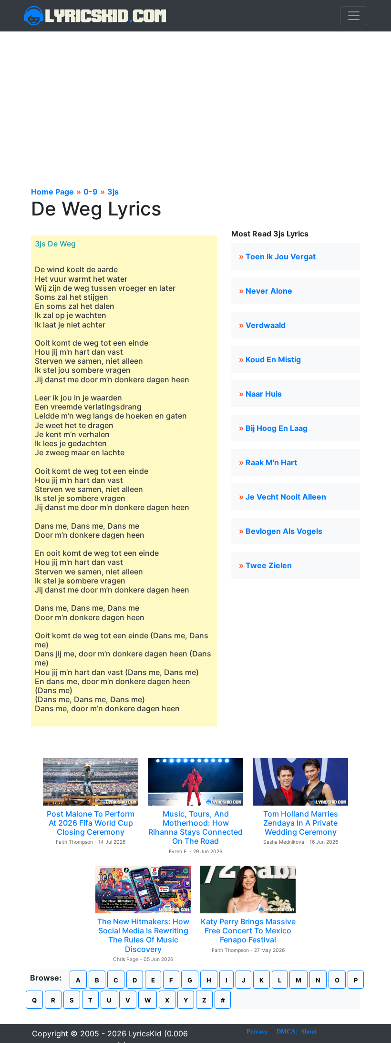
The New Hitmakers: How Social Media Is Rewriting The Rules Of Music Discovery (143, 935)
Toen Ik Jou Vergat (281, 256)
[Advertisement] (195, 103)
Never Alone (269, 291)
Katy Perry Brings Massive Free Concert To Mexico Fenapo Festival (248, 930)
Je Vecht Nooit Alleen (286, 496)
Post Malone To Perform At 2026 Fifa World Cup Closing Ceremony (90, 823)
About (308, 1031)
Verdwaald (266, 325)
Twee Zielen (269, 565)
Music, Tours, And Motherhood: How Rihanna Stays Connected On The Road (195, 827)
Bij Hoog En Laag (277, 428)
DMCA (286, 1031)
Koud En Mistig (273, 359)
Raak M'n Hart (271, 462)
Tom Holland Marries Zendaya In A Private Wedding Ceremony (300, 823)
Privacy (257, 1031)
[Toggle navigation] (353, 15)
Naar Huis (264, 394)
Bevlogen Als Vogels (284, 531)
